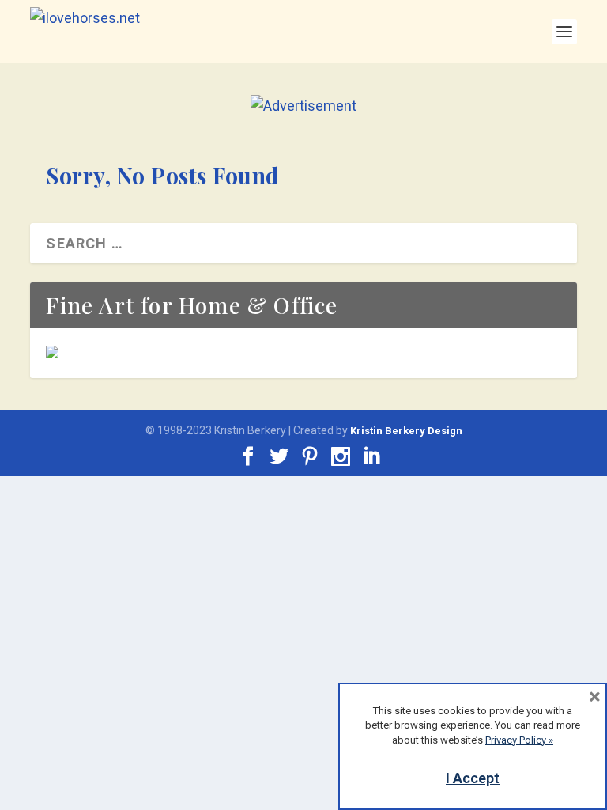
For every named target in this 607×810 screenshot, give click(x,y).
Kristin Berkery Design (406, 431)
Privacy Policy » (519, 740)
